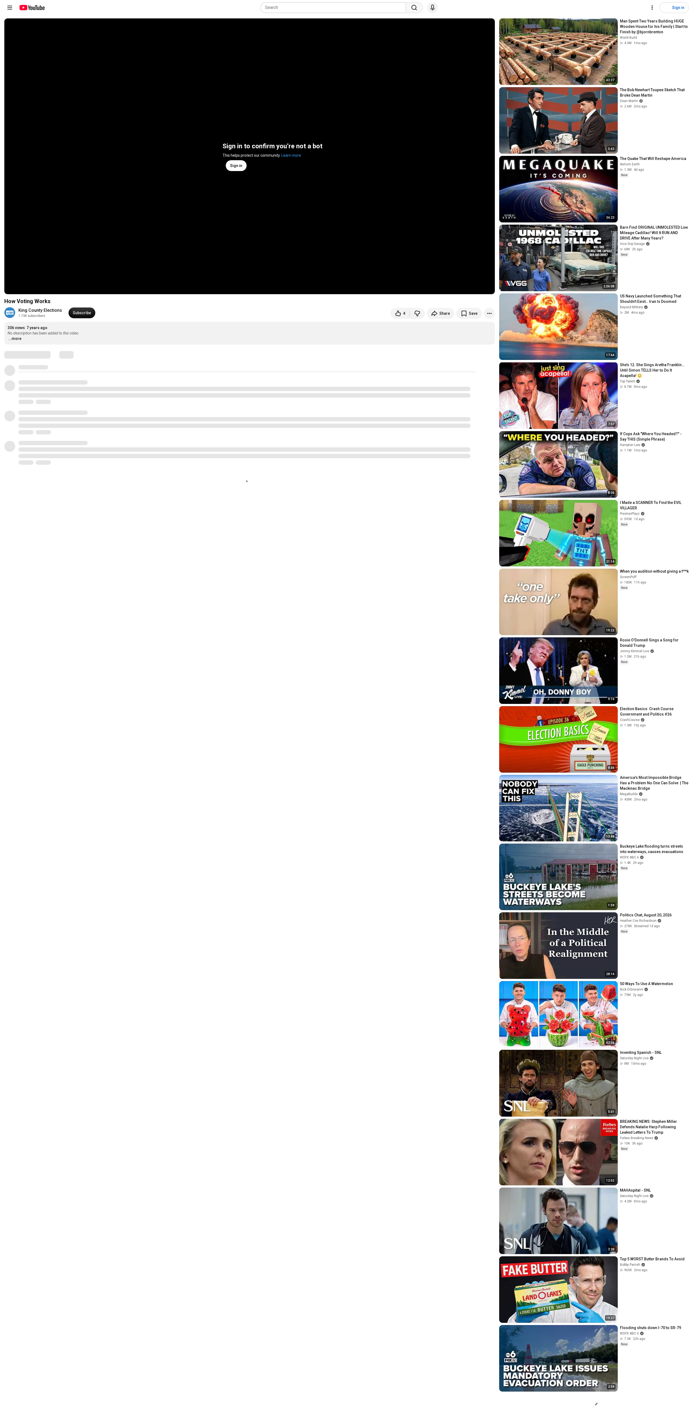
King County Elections (40, 310)
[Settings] (652, 7)
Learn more (291, 155)
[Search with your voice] (432, 7)
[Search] (414, 7)
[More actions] (489, 313)
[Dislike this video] (417, 313)
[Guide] (9, 7)
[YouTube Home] (31, 7)
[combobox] (334, 7)
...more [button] (14, 338)
